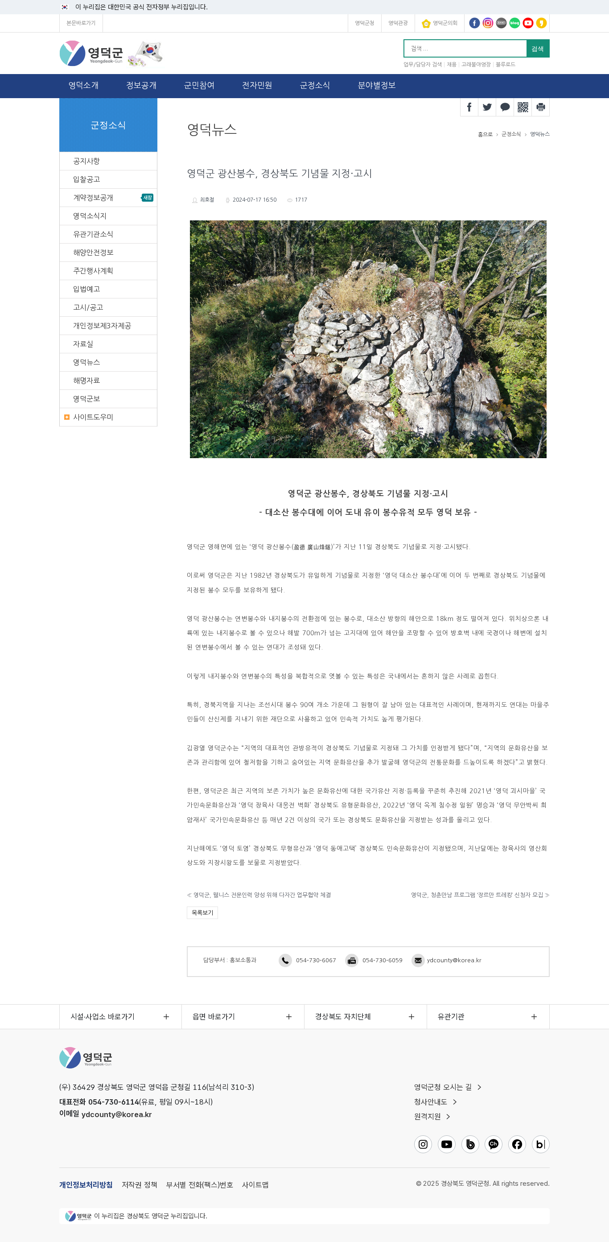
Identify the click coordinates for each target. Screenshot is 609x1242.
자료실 (83, 344)
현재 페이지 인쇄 (541, 107)
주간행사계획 (93, 270)
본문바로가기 (81, 23)
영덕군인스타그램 (488, 23)
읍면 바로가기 (214, 1016)
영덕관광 (398, 23)
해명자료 (86, 380)
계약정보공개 (93, 197)
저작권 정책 (139, 1184)
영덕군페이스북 (474, 23)
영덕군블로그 (514, 23)
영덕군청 (364, 23)
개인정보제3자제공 (102, 325)
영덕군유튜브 (528, 23)
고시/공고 (88, 307)
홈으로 (485, 134)
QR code (523, 107)
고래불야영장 (476, 64)
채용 (452, 64)
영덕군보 (86, 398)
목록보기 (202, 913)
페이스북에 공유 (469, 107)
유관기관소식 (93, 234)
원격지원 (427, 1116)
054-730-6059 (382, 960)
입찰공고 (86, 179)
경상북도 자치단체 (343, 1016)
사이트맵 (255, 1184)
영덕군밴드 (501, 23)
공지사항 (86, 161)
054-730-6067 (316, 960)
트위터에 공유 (487, 107)
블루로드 (505, 64)
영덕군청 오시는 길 (443, 1087)
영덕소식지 (90, 215)
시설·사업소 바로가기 (102, 1016)
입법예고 (86, 289)
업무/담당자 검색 (422, 64)
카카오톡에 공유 (505, 107)
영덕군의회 (445, 23)
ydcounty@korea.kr (454, 960)
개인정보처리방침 (86, 1184)
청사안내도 (431, 1101)
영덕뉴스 (86, 362)
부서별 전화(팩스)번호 (199, 1184)
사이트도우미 (93, 417)
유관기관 (451, 1016)
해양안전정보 (93, 252)
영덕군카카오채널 (541, 23)
